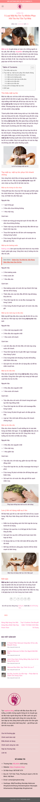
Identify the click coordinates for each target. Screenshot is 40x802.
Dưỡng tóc (20, 13)
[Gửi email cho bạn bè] (21, 599)
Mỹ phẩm (16, 764)
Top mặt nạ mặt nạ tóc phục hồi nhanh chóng (19, 73)
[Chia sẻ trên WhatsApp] (11, 599)
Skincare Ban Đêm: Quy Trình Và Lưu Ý (20, 667)
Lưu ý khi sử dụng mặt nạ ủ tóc (14, 86)
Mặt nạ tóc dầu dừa (13, 81)
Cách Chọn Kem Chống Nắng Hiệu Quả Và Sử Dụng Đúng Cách (22, 660)
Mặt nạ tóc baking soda (14, 77)
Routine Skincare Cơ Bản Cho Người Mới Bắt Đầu (22, 652)
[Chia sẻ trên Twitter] (18, 599)
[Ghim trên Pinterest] (25, 599)
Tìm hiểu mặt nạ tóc (10, 70)
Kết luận (6, 88)
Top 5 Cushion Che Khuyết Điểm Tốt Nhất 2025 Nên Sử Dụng (29, 625)
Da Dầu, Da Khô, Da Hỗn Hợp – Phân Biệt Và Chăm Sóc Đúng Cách (22, 674)
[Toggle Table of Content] (31, 67)
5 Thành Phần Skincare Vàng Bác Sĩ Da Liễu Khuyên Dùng (22, 644)
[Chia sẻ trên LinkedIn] (28, 599)
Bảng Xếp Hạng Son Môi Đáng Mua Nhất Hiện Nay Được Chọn (10, 625)
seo (27, 24)
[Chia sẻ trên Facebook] (14, 599)
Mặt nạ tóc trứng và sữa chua (16, 75)
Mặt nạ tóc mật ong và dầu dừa (16, 79)
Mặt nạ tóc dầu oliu (13, 83)
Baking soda (5, 249)
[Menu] (2, 6)
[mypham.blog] (20, 6)
